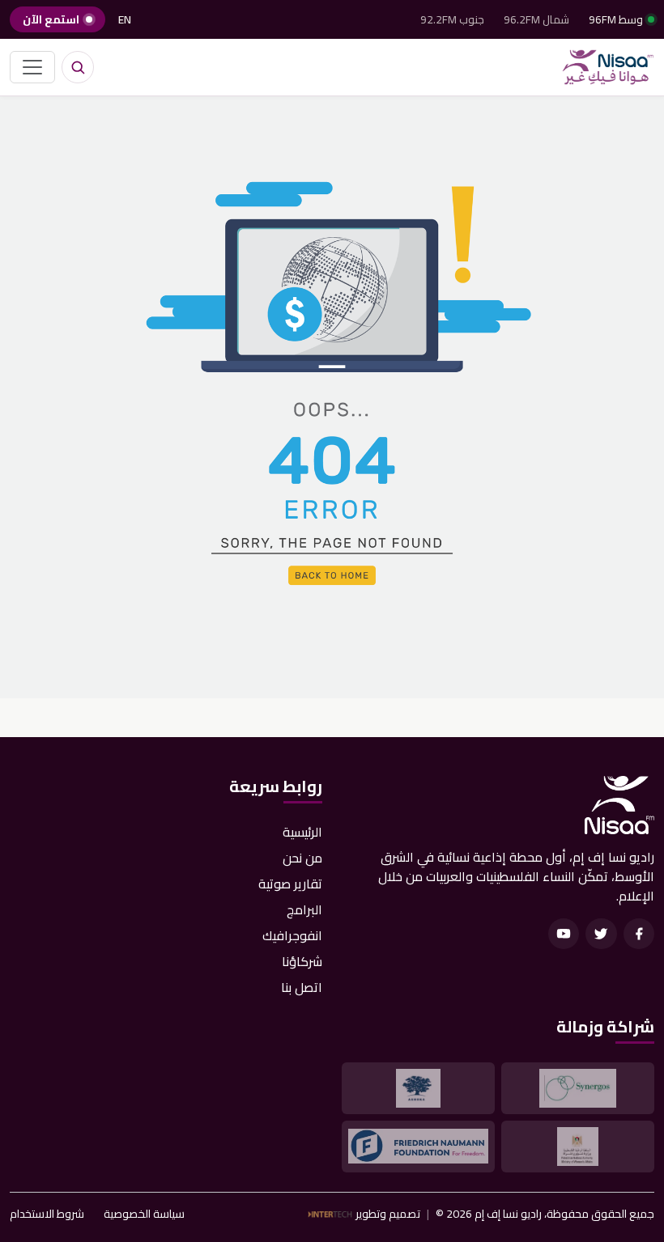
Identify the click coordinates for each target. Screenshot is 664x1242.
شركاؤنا (302, 961)
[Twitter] (600, 933)
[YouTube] (563, 933)
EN (124, 19)
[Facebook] (639, 933)
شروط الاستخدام (47, 1214)
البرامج (304, 909)
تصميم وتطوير (387, 1214)
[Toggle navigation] (32, 67)
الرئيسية (302, 832)
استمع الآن (51, 19)
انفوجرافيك (292, 935)
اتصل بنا (301, 987)
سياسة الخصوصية (144, 1214)
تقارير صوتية (290, 883)
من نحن (302, 858)
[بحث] (78, 67)
